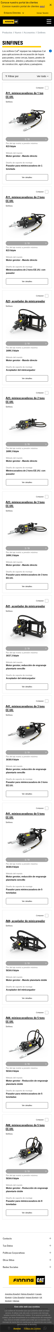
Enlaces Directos (12, 13)
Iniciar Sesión (42, 13)
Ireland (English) (32, 1297)
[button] (49, 21)
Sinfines (9, 102)
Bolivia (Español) (27, 1294)
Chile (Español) (19, 1297)
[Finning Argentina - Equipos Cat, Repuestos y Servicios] (10, 22)
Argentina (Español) (12, 1294)
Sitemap (16, 1301)
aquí (42, 6)
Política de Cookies (32, 1328)
